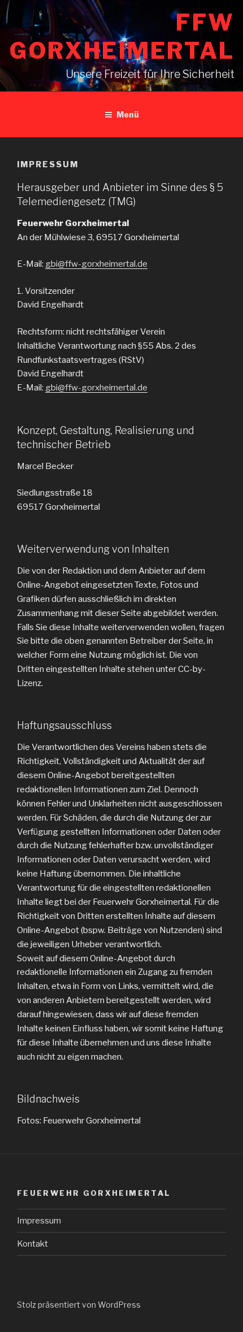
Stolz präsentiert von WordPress (79, 1304)
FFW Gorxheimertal (122, 36)
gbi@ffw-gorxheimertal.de (96, 264)
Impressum (39, 1221)
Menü (127, 114)
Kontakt (32, 1244)
